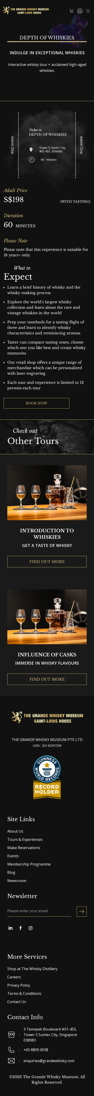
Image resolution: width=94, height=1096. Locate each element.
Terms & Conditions (24, 993)
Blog (11, 872)
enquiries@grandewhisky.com (49, 1060)
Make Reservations (23, 847)
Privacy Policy (18, 985)
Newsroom (16, 880)
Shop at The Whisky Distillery (32, 968)
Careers (14, 977)
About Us (15, 831)
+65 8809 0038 (36, 1049)
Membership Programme (29, 864)
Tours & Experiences (25, 839)
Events (13, 855)
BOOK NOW (36, 403)
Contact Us (16, 1001)
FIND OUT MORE (47, 561)
